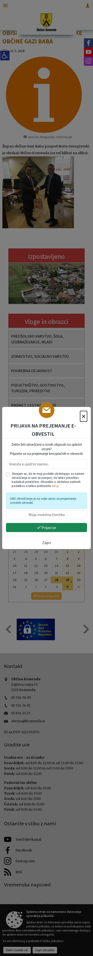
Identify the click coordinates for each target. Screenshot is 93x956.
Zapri (46, 542)
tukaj (55, 486)
